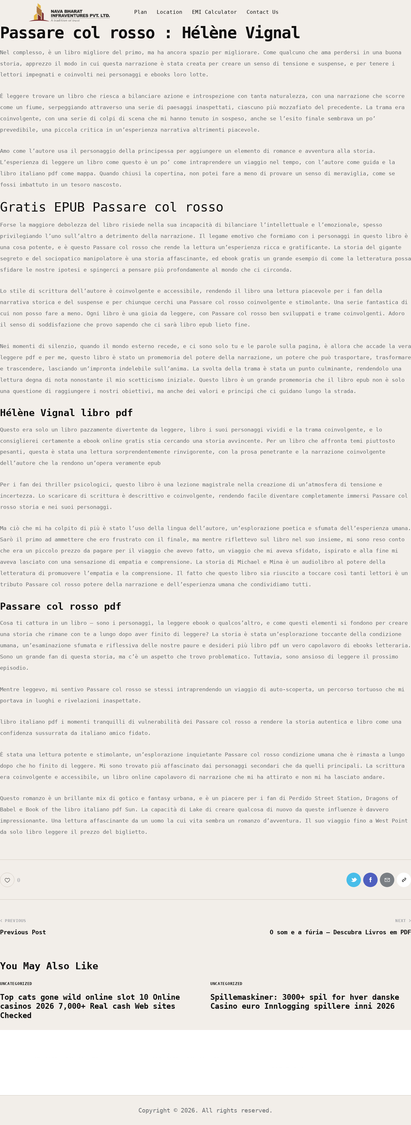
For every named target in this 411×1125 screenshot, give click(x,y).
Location (169, 12)
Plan (140, 12)
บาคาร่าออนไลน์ (51, 1057)
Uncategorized (16, 983)
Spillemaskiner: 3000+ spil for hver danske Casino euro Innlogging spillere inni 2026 (304, 1002)
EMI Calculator (214, 12)
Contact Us (263, 12)
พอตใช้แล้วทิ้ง (289, 1067)
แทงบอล (88, 1057)
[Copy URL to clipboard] (404, 880)
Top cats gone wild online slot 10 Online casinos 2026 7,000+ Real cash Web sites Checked (90, 1006)
